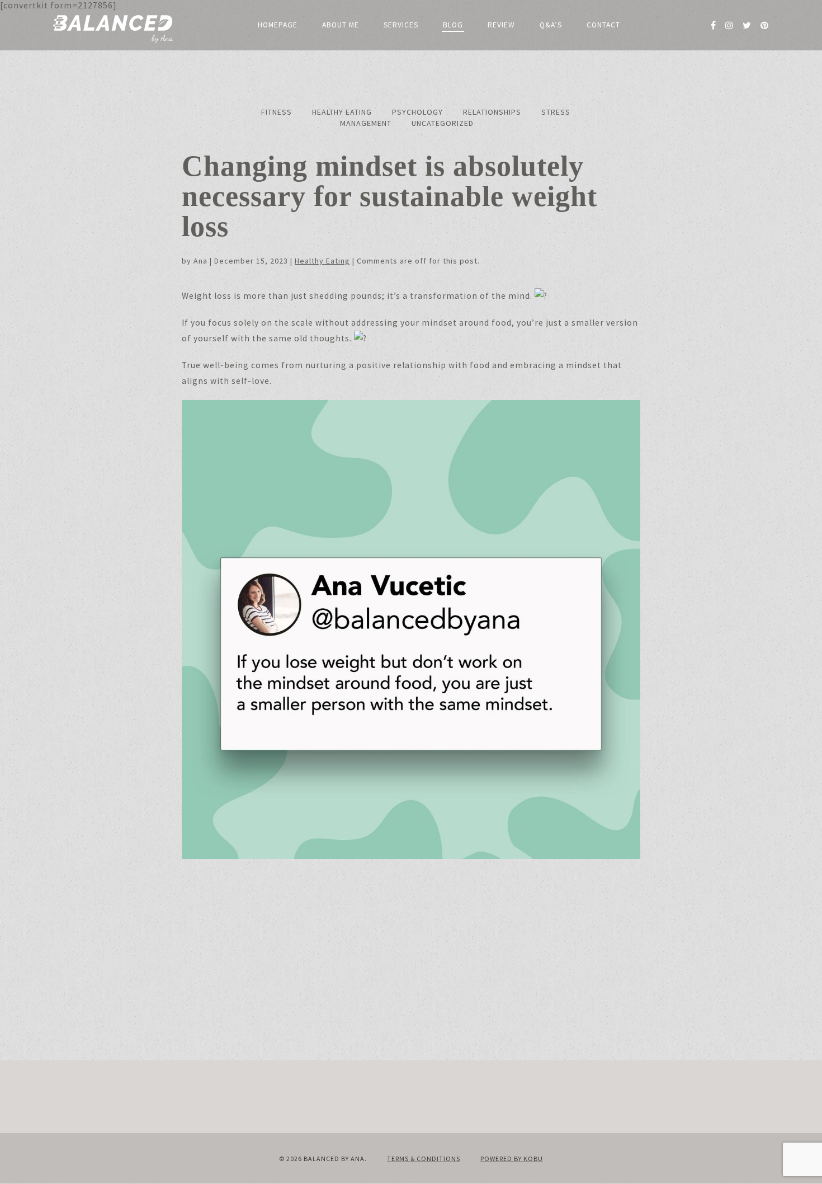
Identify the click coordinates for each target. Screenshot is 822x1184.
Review (501, 25)
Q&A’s (551, 25)
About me (340, 25)
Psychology (417, 112)
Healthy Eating (342, 112)
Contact (603, 25)
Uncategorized (443, 123)
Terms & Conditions (423, 1158)
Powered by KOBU (511, 1158)
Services (401, 25)
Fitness (276, 112)
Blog (453, 25)
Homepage (277, 25)
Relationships (492, 112)
